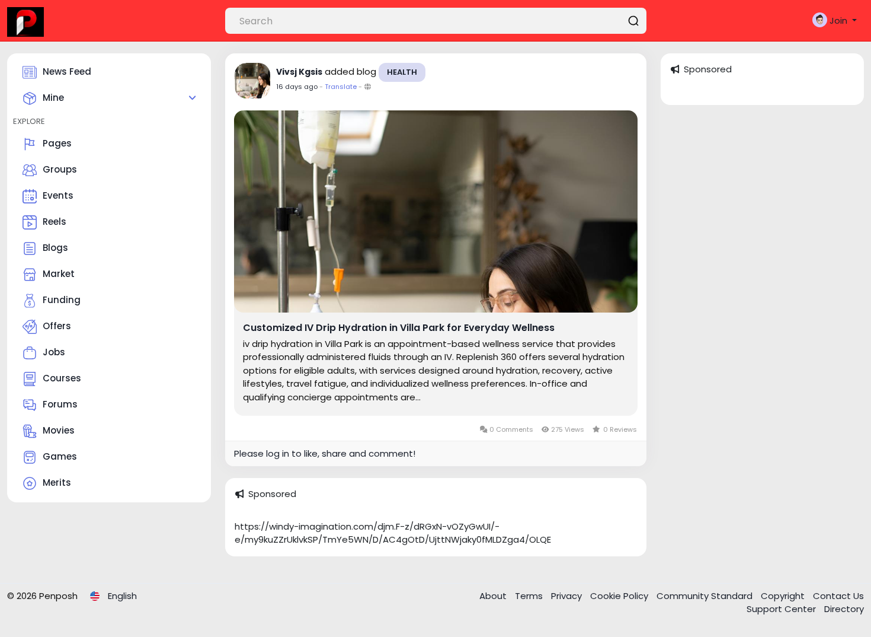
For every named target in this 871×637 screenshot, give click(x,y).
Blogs (55, 247)
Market (59, 273)
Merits (57, 482)
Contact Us (838, 596)
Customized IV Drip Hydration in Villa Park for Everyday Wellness (399, 328)
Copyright (784, 596)
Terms (530, 596)
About (494, 596)
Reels (54, 221)
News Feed (67, 71)
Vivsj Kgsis (299, 72)
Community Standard (706, 596)
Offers (57, 326)
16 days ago (297, 86)
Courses (62, 378)
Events (58, 195)
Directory (844, 609)
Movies (59, 430)
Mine (53, 97)
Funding (62, 300)
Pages (57, 143)
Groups (60, 169)
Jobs (54, 352)
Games (60, 456)
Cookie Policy (620, 596)
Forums (60, 404)
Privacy (567, 596)
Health (402, 72)
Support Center (782, 609)
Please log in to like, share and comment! (324, 453)
